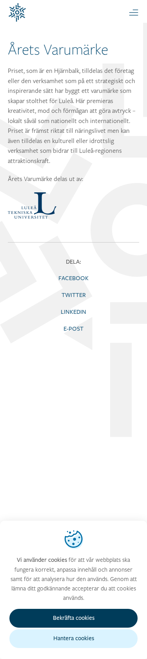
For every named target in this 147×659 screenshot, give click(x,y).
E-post (73, 329)
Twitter (74, 295)
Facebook (73, 278)
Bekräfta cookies (73, 618)
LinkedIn (73, 312)
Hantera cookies (73, 638)
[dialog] (73, 590)
